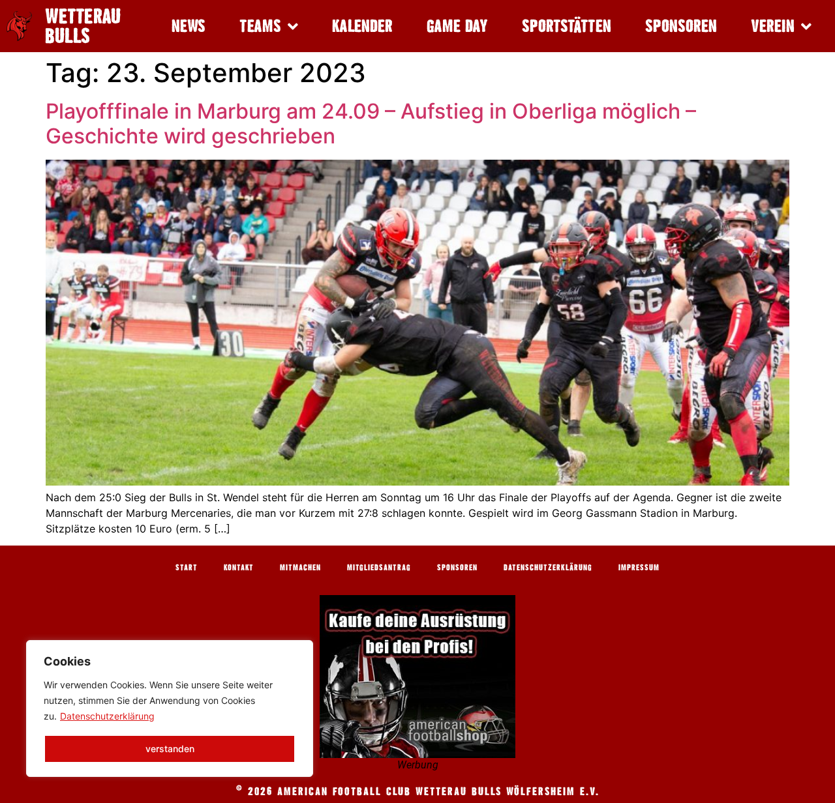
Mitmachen (300, 567)
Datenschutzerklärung (107, 716)
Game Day (457, 25)
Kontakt (239, 567)
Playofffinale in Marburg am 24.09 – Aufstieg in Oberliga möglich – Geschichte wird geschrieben (371, 123)
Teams (260, 25)
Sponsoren (681, 25)
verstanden (169, 748)
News (188, 25)
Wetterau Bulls (83, 26)
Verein (773, 25)
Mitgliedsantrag (379, 567)
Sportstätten (566, 25)
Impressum (639, 567)
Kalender (362, 25)
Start (186, 567)
